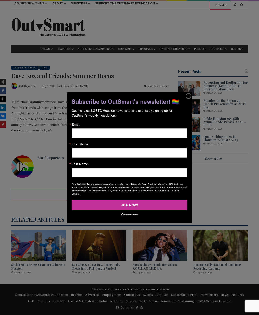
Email (76, 124)
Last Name (80, 164)
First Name (80, 144)
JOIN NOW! (129, 205)
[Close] (188, 95)
